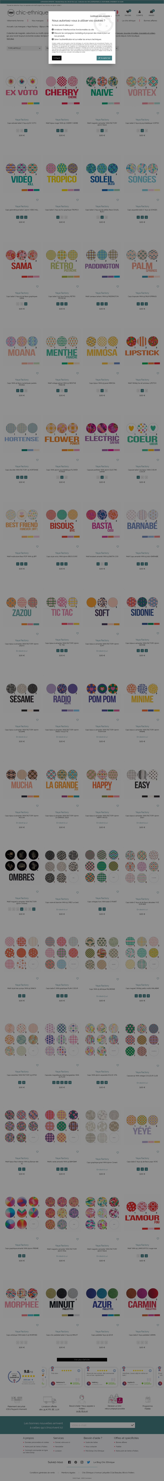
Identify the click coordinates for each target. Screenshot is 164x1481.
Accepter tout (105, 58)
